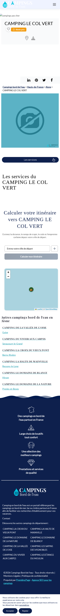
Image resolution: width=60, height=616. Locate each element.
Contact (6, 518)
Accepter (10, 611)
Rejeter (25, 611)
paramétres (24, 605)
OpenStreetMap (51, 309)
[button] (31, 289)
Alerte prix (20, 30)
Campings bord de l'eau (14, 87)
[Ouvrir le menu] (54, 4)
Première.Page (23, 580)
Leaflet (39, 309)
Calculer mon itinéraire (31, 256)
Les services (30, 160)
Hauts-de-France (35, 87)
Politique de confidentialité (35, 576)
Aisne (48, 87)
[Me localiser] (54, 248)
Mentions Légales (11, 576)
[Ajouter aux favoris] (8, 29)
